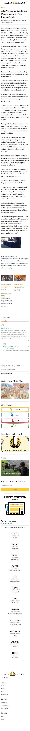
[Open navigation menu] (27, 2)
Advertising (4, 702)
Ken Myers (12, 348)
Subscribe (15, 489)
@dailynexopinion (7, 523)
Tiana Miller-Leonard (20, 20)
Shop (2, 719)
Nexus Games (6, 404)
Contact (4, 699)
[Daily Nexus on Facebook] (2, 677)
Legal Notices (4, 694)
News (3, 8)
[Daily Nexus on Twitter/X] (4, 677)
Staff (2, 686)
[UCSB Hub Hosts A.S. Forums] (7, 300)
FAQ (2, 691)
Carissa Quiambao (7, 20)
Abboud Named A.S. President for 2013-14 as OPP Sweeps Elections (19, 286)
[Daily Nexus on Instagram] (7, 677)
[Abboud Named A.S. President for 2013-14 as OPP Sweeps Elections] (20, 278)
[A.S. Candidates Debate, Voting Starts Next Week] (7, 278)
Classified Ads (4, 708)
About (3, 682)
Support (4, 713)
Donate (3, 716)
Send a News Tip (5, 705)
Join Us (3, 689)
